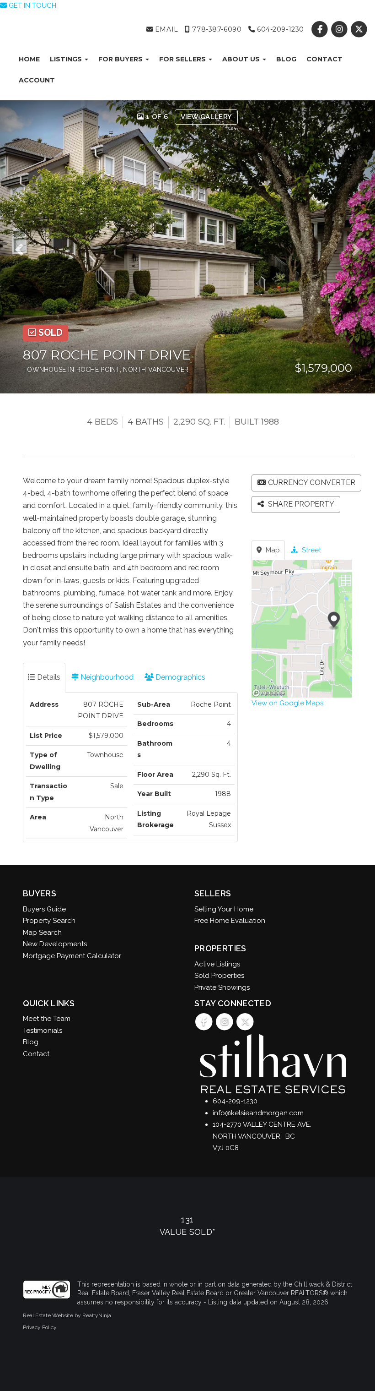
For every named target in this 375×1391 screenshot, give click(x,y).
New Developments (55, 944)
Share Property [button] (300, 504)
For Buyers (121, 59)
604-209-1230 (279, 29)
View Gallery (206, 117)
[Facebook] (320, 29)
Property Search (49, 920)
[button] (22, 246)
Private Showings (222, 987)
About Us (242, 59)
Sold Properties (219, 975)
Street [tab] (310, 550)
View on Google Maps (287, 703)
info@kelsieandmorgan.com (258, 1113)
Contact (324, 59)
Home (29, 59)
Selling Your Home (223, 909)
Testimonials (42, 1030)
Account (37, 80)
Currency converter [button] (311, 482)
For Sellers (183, 59)
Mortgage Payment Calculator (72, 956)
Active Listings (217, 964)
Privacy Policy (40, 1327)
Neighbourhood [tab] (106, 677)
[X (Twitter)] (359, 29)
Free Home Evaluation (229, 920)
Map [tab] (272, 550)
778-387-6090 (215, 29)
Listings (67, 59)
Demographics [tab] (179, 677)
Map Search (42, 932)
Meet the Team (46, 1019)
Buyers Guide (44, 909)
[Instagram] (340, 29)
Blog (286, 59)
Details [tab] (47, 677)
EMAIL (165, 29)
